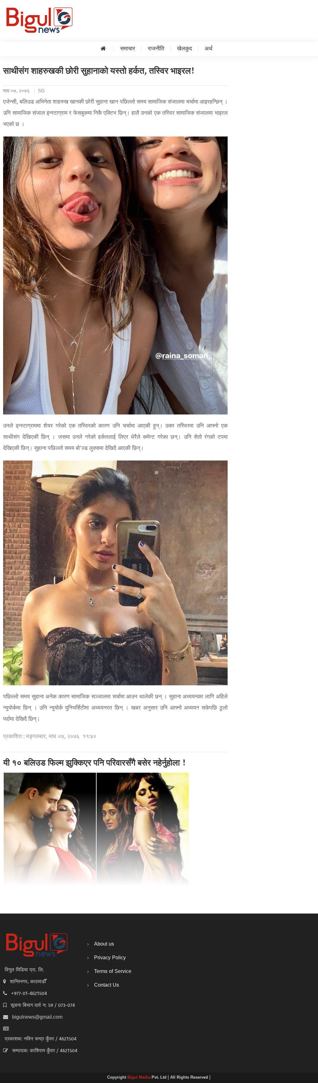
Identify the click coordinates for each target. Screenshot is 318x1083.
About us (104, 944)
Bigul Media (139, 1077)
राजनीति (156, 49)
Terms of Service (112, 972)
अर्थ (208, 49)
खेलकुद (184, 49)
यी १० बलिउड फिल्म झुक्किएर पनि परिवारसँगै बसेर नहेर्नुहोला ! (94, 764)
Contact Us (106, 985)
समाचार (127, 49)
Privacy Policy (110, 958)
